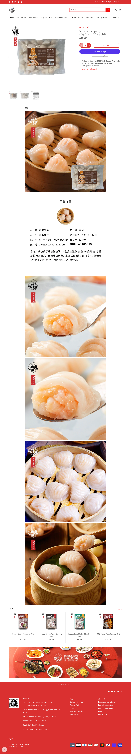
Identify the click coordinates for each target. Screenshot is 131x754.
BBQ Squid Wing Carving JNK (108, 634)
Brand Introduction (106, 705)
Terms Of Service (76, 711)
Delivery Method (76, 702)
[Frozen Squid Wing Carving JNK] (51, 621)
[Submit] (108, 10)
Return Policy (75, 705)
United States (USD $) (102, 2)
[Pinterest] (18, 2)
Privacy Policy (75, 708)
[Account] (115, 9)
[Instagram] (15, 2)
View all (119, 609)
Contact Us (102, 714)
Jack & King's (84, 27)
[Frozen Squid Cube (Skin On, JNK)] (80, 621)
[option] (42, 57)
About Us (102, 699)
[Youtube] (12, 2)
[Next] (71, 57)
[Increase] (89, 45)
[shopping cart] (120, 9)
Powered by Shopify (16, 747)
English (117, 2)
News (72, 699)
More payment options (100, 56)
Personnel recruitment (107, 702)
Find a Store (74, 714)
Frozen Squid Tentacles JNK (23, 634)
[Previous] (12, 57)
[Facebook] (9, 2)
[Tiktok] (21, 2)
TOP (11, 609)
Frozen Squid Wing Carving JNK (51, 635)
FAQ (100, 711)
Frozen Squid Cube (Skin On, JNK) (79, 635)
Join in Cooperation (105, 708)
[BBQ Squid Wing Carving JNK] (108, 621)
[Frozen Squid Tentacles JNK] (23, 621)
